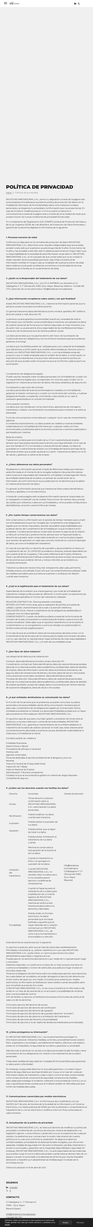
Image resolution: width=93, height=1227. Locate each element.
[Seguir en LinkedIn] (75, 3)
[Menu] (5, 3)
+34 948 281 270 (14, 1217)
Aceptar (65, 1222)
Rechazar (80, 1222)
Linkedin (13, 1187)
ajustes (7, 1225)
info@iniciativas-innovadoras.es (20, 1214)
